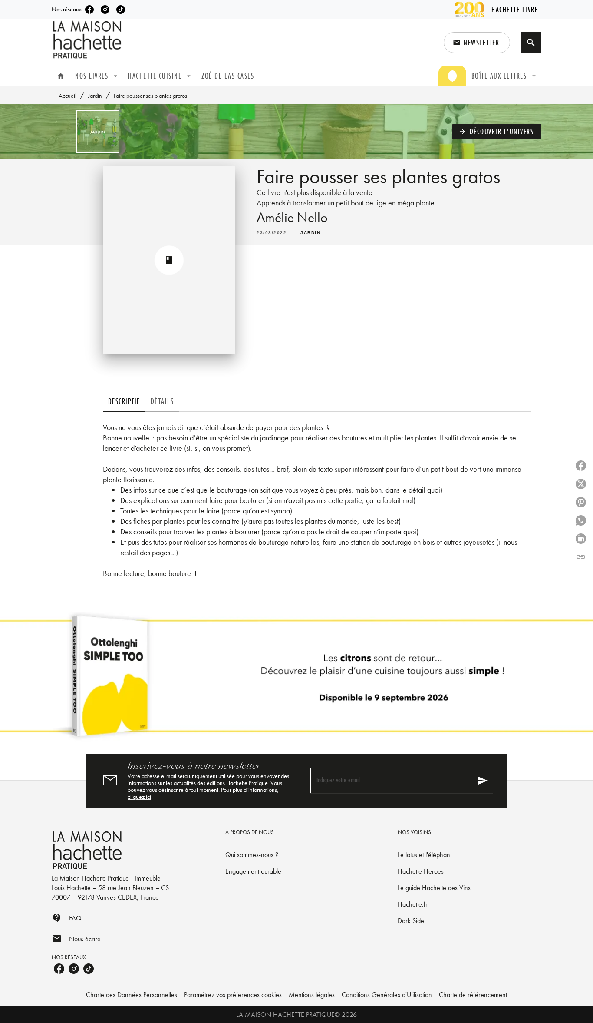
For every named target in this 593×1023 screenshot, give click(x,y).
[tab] (61, 76)
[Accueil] (88, 39)
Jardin (95, 95)
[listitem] (89, 9)
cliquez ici (139, 797)
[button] (477, 42)
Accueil (67, 95)
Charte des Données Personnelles (131, 994)
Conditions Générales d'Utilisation (387, 994)
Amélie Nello (292, 217)
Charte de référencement (473, 994)
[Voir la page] (296, 679)
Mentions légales (312, 994)
